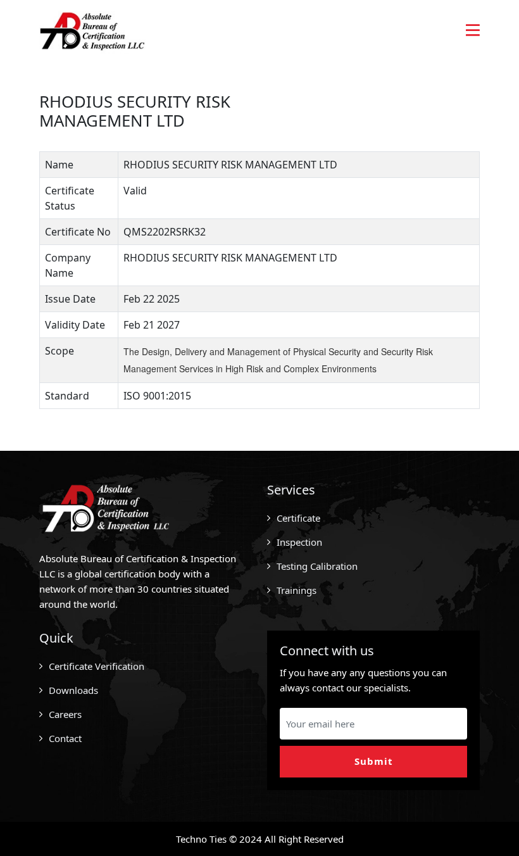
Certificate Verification (96, 666)
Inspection (299, 542)
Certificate (298, 518)
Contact (65, 738)
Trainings (296, 590)
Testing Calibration (317, 566)
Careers (65, 714)
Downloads (73, 690)
